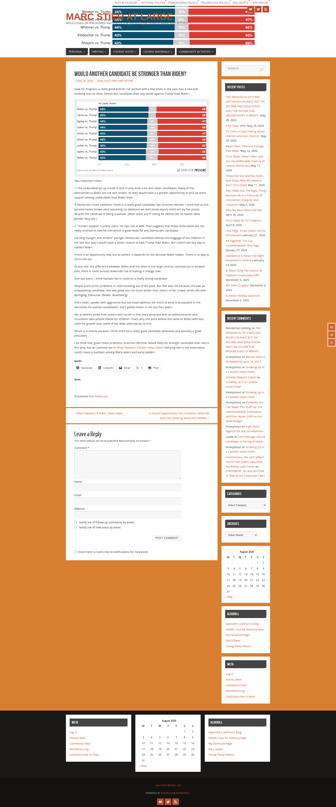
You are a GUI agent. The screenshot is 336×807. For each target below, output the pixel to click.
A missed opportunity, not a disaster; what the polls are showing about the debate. (179, 415)
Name (78, 482)
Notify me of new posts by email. (100, 527)
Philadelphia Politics (215, 2)
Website (79, 509)
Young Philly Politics (239, 646)
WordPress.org (235, 691)
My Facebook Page (237, 635)
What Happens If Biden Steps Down (98, 413)
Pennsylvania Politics (183, 2)
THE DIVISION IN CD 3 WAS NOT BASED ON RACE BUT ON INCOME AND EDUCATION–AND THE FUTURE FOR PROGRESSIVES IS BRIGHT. (245, 106)
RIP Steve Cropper (237, 285)
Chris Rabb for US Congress (244, 220)
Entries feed (234, 679)
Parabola (167, 793)
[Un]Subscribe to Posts (240, 696)
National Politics (153, 2)
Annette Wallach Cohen (241, 377)
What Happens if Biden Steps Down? (140, 347)
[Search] (261, 70)
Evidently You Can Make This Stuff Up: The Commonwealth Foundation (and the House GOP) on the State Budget (244, 411)
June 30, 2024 (84, 80)
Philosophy (240, 2)
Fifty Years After (236, 126)
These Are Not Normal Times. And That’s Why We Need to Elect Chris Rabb (245, 180)
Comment (81, 448)
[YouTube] (331, 327)
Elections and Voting (118, 80)
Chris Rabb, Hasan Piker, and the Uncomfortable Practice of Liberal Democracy (245, 161)
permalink (101, 396)
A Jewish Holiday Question (243, 295)
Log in (230, 674)
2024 (100, 80)
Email (77, 495)
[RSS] (331, 342)
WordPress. (183, 793)
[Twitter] (331, 334)
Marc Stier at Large (119, 17)
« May (229, 597)
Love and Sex (260, 2)
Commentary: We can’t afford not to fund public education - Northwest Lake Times (245, 461)
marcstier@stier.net (168, 785)
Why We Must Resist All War (244, 210)
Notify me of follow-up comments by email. (107, 522)
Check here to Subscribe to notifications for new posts (112, 552)
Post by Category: (126, 2)
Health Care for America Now (245, 629)
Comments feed (236, 685)
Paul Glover (233, 640)
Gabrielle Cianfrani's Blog (242, 624)
